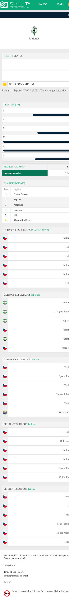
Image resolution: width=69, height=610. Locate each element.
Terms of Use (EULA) (14, 572)
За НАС (7, 582)
